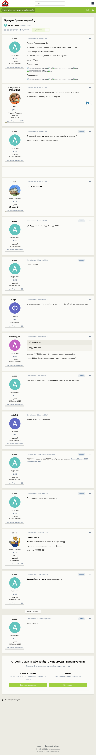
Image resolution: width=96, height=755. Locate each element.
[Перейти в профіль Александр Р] (14, 345)
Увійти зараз (68, 685)
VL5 (14, 182)
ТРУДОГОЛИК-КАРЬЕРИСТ (14, 89)
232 (15, 58)
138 (15, 201)
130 (15, 553)
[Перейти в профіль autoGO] (14, 423)
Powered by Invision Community (48, 751)
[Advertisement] (56, 173)
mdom (14, 533)
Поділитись (25, 30)
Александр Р (14, 337)
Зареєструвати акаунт (28, 685)
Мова (39, 746)
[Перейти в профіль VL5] (14, 190)
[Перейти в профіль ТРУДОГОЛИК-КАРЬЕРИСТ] (14, 98)
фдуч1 (14, 299)
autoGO (14, 415)
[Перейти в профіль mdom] (14, 541)
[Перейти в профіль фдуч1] (14, 308)
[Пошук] (63, 3)
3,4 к (15, 110)
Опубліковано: (37, 38)
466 (15, 356)
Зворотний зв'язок (52, 746)
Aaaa (17, 25)
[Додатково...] (89, 38)
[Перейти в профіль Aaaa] (5, 25)
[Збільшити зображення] (37, 68)
